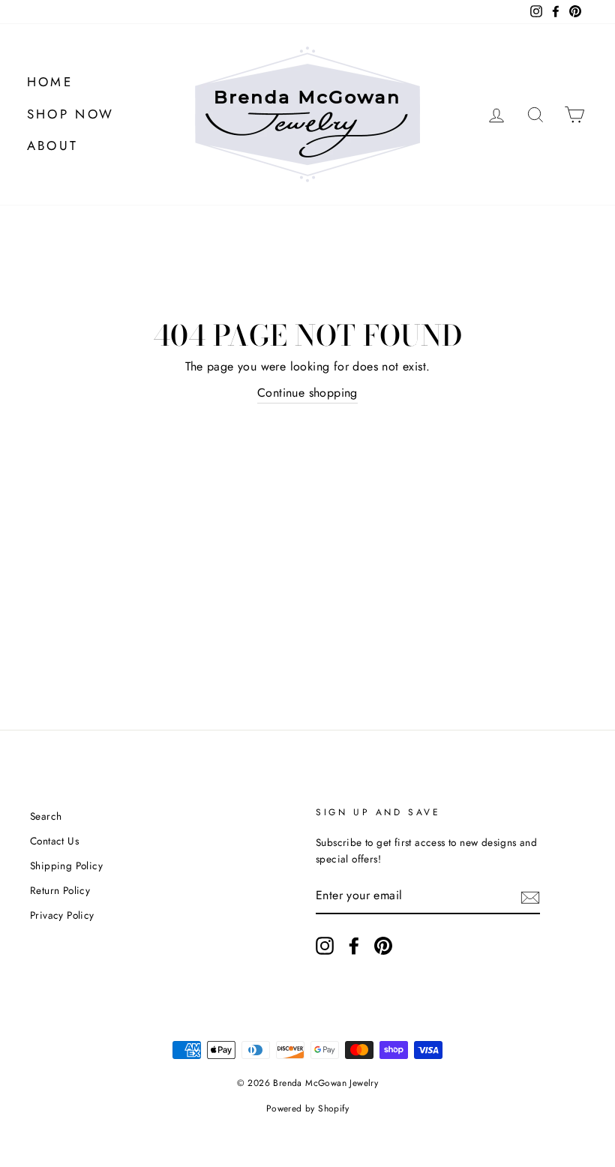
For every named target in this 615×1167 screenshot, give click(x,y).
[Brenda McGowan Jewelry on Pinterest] (383, 946)
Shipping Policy (66, 865)
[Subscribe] (530, 896)
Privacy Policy (62, 915)
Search (46, 816)
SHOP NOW (71, 114)
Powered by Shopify (307, 1108)
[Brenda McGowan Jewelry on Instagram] (325, 946)
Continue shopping (307, 392)
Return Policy (60, 890)
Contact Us (54, 840)
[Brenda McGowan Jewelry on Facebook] (354, 946)
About (53, 145)
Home (50, 82)
